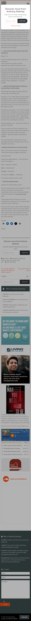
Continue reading (15, 25)
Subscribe (22, 21)
